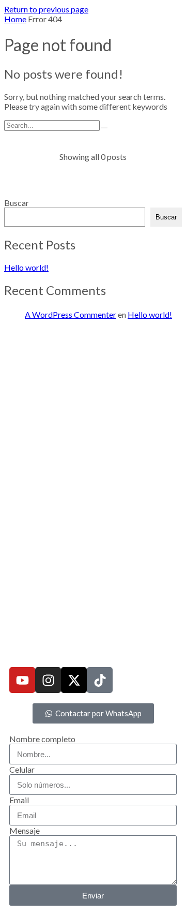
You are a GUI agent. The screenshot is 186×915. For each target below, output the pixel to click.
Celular (22, 769)
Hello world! (26, 267)
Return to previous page (46, 9)
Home (15, 19)
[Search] (104, 127)
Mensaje (24, 830)
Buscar (16, 203)
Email (19, 800)
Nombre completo (42, 739)
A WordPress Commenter (70, 314)
